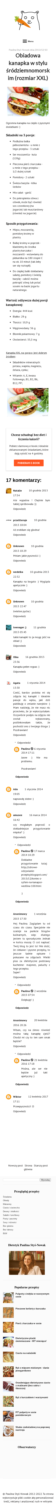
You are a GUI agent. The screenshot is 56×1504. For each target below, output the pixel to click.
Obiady (6, 1200)
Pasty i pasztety (10, 1219)
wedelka (18, 572)
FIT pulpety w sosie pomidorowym (26, 1413)
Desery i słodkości (11, 1211)
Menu (30, 41)
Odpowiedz (19, 509)
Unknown (18, 546)
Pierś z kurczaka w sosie (29, 1323)
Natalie (17, 490)
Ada (15, 789)
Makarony (7, 1204)
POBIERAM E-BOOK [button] (29, 463)
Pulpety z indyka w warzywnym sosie (32, 1295)
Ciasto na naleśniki (26, 1353)
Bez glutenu (8, 1226)
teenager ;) (19, 627)
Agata (16, 682)
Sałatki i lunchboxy (11, 1215)
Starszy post (41, 1165)
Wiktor (17, 1096)
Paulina (25, 748)
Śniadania (7, 1197)
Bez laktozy (8, 1230)
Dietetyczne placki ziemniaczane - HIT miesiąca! (31, 1339)
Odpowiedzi (24, 742)
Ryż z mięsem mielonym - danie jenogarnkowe (32, 1369)
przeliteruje (20, 520)
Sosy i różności (9, 1222)
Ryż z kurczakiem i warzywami (32, 1397)
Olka (15, 657)
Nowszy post (15, 1165)
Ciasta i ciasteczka (11, 1208)
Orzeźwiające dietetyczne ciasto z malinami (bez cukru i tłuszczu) (33, 1385)
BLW (5, 1233)
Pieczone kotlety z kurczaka (31, 1308)
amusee (17, 815)
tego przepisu (20, 149)
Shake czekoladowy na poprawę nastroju (33, 1428)
